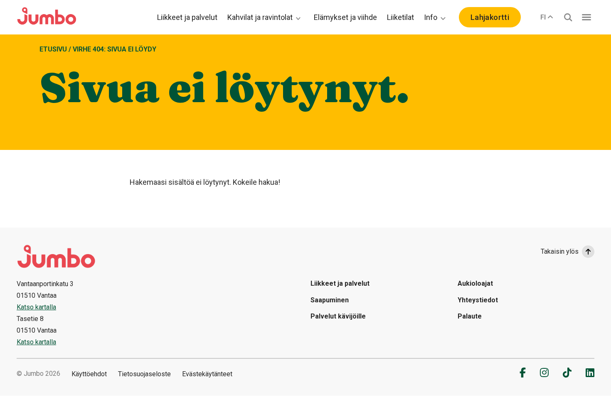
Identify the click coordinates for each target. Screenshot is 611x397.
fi (543, 17)
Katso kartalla (36, 307)
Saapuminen (329, 300)
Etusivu (53, 49)
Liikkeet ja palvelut (187, 17)
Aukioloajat (475, 283)
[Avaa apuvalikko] (586, 17)
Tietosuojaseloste (144, 374)
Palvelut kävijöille (338, 316)
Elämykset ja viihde (345, 17)
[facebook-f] (523, 372)
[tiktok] (567, 372)
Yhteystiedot (478, 300)
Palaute (470, 316)
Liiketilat (400, 17)
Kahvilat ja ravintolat (260, 17)
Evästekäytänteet (207, 374)
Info (430, 17)
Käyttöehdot (89, 374)
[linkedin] (590, 372)
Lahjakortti (490, 17)
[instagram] (544, 372)
